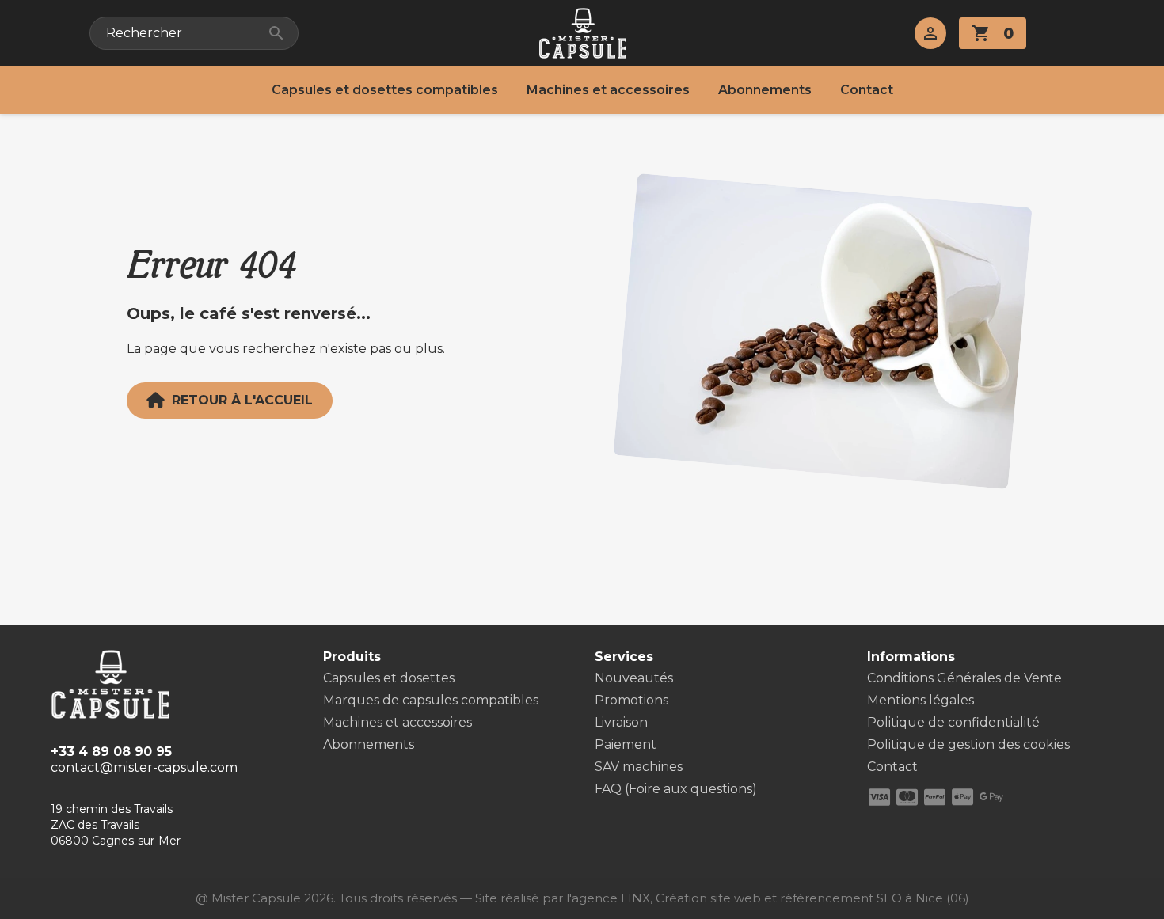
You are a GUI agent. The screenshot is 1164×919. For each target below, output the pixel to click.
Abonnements (765, 89)
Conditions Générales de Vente (964, 677)
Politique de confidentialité (953, 722)
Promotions (631, 700)
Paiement (625, 744)
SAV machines (639, 766)
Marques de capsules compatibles (430, 700)
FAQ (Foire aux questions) (676, 788)
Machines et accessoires (608, 89)
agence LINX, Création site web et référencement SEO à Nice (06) (770, 898)
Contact (866, 89)
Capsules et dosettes (389, 677)
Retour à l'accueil (242, 400)
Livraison (621, 722)
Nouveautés (634, 677)
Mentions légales (920, 700)
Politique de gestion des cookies (968, 744)
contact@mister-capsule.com (144, 767)
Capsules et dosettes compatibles (385, 89)
